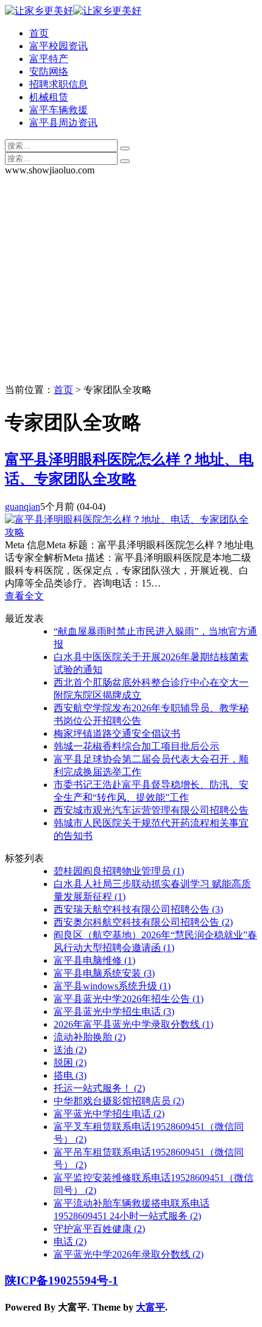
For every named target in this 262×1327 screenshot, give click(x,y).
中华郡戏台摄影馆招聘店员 (119, 1101)
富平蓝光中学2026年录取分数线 (129, 1254)
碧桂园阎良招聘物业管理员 (119, 871)
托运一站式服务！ (99, 1088)
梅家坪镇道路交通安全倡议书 (117, 733)
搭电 (70, 1075)
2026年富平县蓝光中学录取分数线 (133, 1024)
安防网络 (48, 71)
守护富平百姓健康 (99, 1229)
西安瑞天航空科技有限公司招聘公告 (138, 909)
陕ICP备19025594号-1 (61, 1280)
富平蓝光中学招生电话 (109, 1114)
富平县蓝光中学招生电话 (114, 1011)
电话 (70, 1241)
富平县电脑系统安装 (104, 973)
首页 (39, 33)
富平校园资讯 (58, 46)
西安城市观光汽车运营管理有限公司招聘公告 (151, 810)
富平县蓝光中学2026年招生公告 (129, 999)
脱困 (70, 1062)
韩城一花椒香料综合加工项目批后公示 (136, 746)
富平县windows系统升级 (112, 986)
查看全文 (24, 596)
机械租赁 (48, 97)
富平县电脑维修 (94, 960)
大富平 (150, 1307)
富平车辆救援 (58, 110)
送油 (70, 1050)
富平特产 (48, 59)
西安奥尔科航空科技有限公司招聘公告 (143, 922)
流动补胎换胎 (90, 1037)
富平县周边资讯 (63, 122)
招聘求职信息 (58, 84)
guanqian (22, 506)
